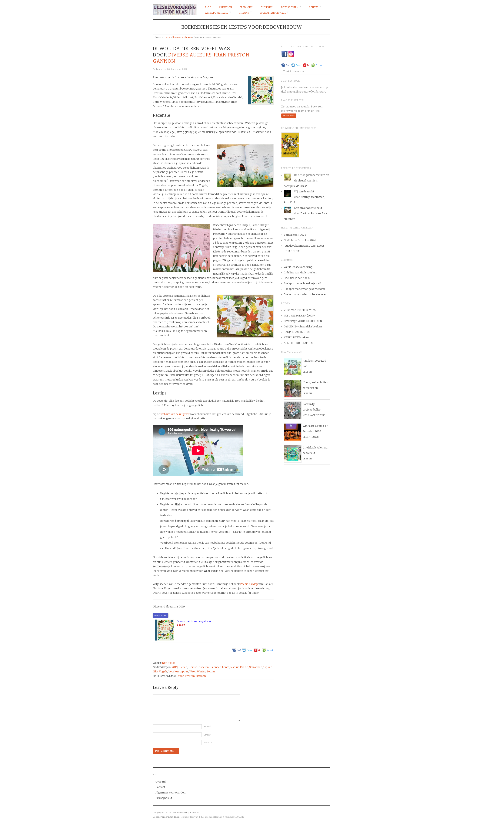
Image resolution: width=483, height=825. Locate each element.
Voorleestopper (178, 671)
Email (207, 734)
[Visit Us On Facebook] (284, 54)
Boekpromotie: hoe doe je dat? (302, 283)
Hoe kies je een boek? (297, 278)
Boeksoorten (289, 7)
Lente (225, 667)
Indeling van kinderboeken (300, 272)
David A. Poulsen (311, 213)
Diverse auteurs (190, 55)
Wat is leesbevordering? (298, 267)
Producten (246, 7)
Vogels (163, 671)
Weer (192, 671)
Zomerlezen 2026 (295, 234)
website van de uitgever (175, 414)
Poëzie (244, 667)
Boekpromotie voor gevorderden (304, 289)
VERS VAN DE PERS (314, 415)
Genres (313, 7)
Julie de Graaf (298, 186)
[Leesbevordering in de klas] (175, 8)
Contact (160, 787)
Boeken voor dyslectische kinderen (305, 294)
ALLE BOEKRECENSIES (298, 343)
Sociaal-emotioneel (273, 13)
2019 (175, 667)
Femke (159, 69)
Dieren (183, 667)
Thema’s (244, 13)
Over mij (160, 781)
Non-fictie (168, 662)
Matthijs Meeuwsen (312, 197)
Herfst (192, 667)
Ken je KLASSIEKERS (297, 332)
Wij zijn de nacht (304, 191)
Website (208, 742)
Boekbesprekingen (182, 37)
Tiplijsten (267, 7)
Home (167, 37)
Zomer (211, 671)
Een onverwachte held (308, 208)
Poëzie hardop (249, 584)
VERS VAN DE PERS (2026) (300, 310)
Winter (201, 671)
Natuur (234, 667)
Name (208, 726)
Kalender (215, 667)
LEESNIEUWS (311, 436)
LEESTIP (307, 371)
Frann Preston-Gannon (191, 676)
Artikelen (225, 7)
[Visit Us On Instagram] (291, 54)
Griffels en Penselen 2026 (300, 240)
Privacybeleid (163, 798)
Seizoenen (255, 667)
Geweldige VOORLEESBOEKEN (303, 321)
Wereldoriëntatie (216, 13)
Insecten (203, 667)
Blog (208, 7)
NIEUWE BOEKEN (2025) (299, 315)
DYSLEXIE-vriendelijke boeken (303, 326)
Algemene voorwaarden (170, 792)
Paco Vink (290, 202)
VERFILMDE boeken (296, 337)
